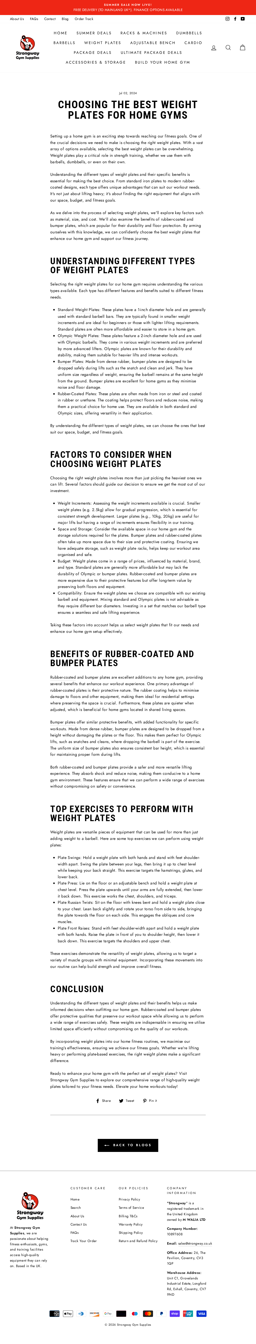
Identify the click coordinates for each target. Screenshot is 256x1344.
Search (75, 1207)
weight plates (163, 1073)
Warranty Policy (131, 1224)
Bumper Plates (70, 361)
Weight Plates (102, 43)
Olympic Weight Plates (78, 336)
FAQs (34, 18)
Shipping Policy (131, 1232)
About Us (17, 18)
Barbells (65, 43)
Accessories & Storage (96, 62)
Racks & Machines (143, 33)
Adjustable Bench (153, 43)
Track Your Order (83, 1240)
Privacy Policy (129, 1199)
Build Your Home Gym (162, 62)
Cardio (193, 43)
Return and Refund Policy (138, 1240)
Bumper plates (62, 722)
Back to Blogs (131, 1145)
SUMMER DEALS (94, 33)
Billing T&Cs (128, 1216)
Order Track (84, 18)
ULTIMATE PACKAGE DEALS (151, 52)
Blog (65, 18)
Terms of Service (131, 1207)
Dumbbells (189, 33)
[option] (128, 8)
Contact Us (78, 1224)
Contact (50, 18)
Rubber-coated (63, 677)
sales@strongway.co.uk (195, 1243)
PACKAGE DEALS (93, 52)
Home (61, 33)
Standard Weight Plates (78, 310)
